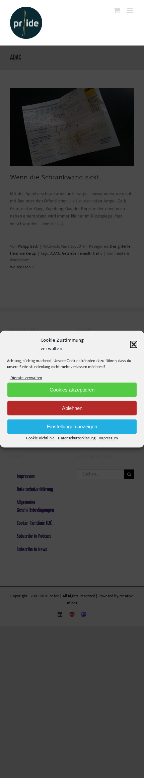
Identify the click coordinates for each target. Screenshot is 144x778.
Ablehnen (72, 408)
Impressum (108, 438)
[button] (133, 344)
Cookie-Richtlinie (40, 438)
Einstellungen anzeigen (72, 426)
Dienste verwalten (26, 377)
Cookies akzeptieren (72, 390)
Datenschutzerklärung (76, 438)
